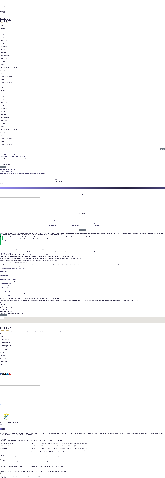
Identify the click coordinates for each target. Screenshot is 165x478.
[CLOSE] (2, 429)
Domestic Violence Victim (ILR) (5, 44)
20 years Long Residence (5, 55)
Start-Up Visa (3, 62)
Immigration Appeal (4, 46)
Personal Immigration (3, 26)
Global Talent (3, 64)
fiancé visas (78, 233)
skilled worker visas (101, 233)
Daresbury (60, 264)
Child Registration (3, 50)
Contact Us (2, 352)
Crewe (34, 264)
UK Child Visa (3, 49)
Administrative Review (4, 47)
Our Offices (2, 73)
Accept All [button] (7, 427)
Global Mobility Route (4, 65)
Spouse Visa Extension (4, 29)
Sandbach (64, 264)
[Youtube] (10, 374)
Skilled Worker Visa (4, 56)
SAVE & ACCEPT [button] (3, 477)
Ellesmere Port (90, 264)
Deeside (94, 264)
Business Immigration (3, 58)
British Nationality (3, 32)
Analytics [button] (1, 462)
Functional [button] (2, 453)
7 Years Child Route (4, 52)
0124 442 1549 (6, 161)
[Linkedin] (7, 374)
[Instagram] (3, 374)
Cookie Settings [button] (3, 427)
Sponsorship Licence (4, 59)
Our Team (1, 336)
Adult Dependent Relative (5, 53)
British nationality (84, 233)
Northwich (76, 264)
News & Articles (2, 70)
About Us (1, 25)
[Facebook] (1, 374)
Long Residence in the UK (5, 35)
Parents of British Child (4, 38)
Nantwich (80, 264)
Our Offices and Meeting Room (5, 339)
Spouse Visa (3, 28)
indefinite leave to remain (93, 233)
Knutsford (68, 264)
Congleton (41, 264)
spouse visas (64, 233)
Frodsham (72, 264)
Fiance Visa (2, 31)
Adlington (53, 264)
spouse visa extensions (71, 233)
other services (110, 233)
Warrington (45, 264)
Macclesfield (85, 264)
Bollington (37, 264)
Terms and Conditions (3, 361)
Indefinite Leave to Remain (5, 34)
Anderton (49, 264)
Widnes (31, 264)
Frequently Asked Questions (4, 358)
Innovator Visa (3, 61)
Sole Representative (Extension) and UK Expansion (9, 67)
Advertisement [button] (2, 467)
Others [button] (1, 472)
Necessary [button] (2, 435)
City (0, 179)
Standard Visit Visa (4, 40)
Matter (56, 179)
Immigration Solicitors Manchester (6, 76)
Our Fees (1, 364)
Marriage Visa (3, 37)
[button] (82, 85)
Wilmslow (56, 264)
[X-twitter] (5, 374)
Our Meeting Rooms (4, 79)
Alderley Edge (27, 264)
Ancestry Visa (3, 43)
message (1, 183)
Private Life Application (4, 41)
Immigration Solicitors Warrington (6, 82)
